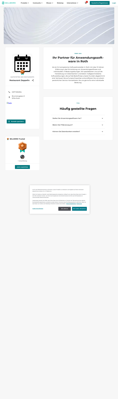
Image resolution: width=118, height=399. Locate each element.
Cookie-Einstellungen (37, 208)
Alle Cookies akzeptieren (79, 208)
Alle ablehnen (64, 208)
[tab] (25, 3)
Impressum (79, 203)
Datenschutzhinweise (71, 203)
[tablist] (49, 3)
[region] (60, 199)
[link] (22, 92)
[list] (22, 95)
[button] (22, 167)
